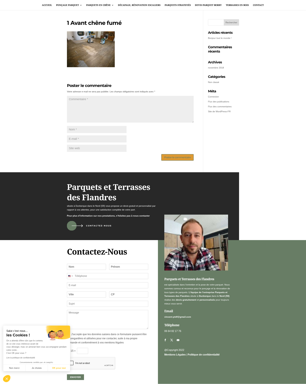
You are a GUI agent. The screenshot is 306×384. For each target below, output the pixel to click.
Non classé (213, 82)
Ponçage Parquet (67, 5)
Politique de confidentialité (204, 354)
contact (258, 5)
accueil (47, 5)
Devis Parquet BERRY (208, 5)
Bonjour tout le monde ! (220, 38)
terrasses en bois (237, 5)
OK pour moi (59, 368)
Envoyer (75, 377)
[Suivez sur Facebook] (165, 340)
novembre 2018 (216, 67)
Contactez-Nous (99, 225)
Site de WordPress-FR (219, 111)
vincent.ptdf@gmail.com (177, 317)
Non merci (14, 368)
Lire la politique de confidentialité (20, 358)
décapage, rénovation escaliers (139, 5)
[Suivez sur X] (171, 340)
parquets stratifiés (178, 5)
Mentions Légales (175, 354)
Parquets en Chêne (98, 5)
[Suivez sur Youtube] (178, 340)
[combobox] (70, 276)
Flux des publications (218, 101)
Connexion (213, 96)
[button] (7, 378)
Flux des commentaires (220, 106)
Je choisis (37, 368)
